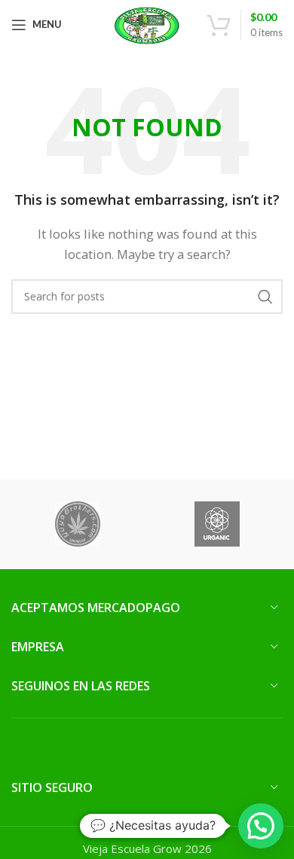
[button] (260, 825)
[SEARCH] (265, 296)
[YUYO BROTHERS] (77, 524)
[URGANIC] (216, 524)
